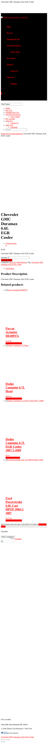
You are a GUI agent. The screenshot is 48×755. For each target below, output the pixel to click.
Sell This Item (6, 260)
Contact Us (14, 71)
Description (10, 268)
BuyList (9, 134)
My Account (11, 58)
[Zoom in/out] (2, 739)
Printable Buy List (13, 39)
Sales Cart (10, 77)
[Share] (6, 739)
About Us (10, 64)
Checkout (13, 83)
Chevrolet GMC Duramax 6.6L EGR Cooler (17, 737)
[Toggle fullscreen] (4, 739)
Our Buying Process (14, 45)
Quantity (4, 258)
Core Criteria (15, 52)
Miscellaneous (17, 134)
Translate (18, 539)
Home (9, 27)
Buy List (10, 33)
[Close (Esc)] (9, 739)
